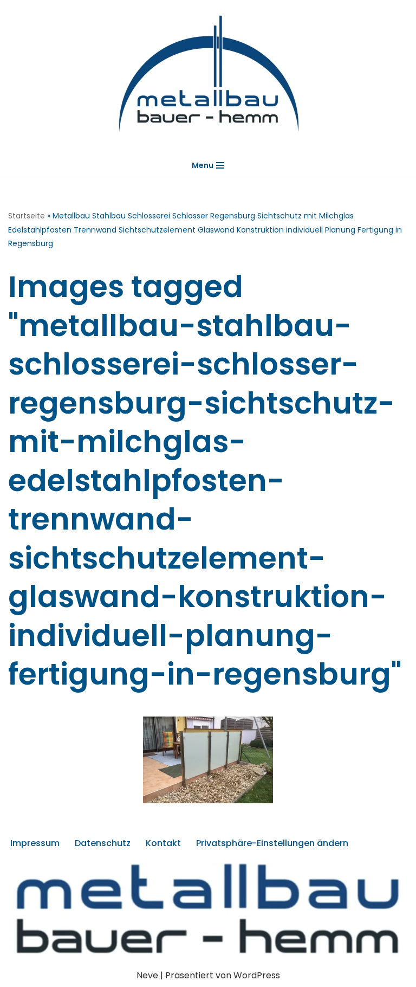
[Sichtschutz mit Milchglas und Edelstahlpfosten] (208, 760)
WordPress (256, 975)
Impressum (35, 843)
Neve (147, 975)
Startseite (26, 215)
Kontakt (163, 843)
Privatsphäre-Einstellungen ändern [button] (272, 843)
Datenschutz (103, 843)
